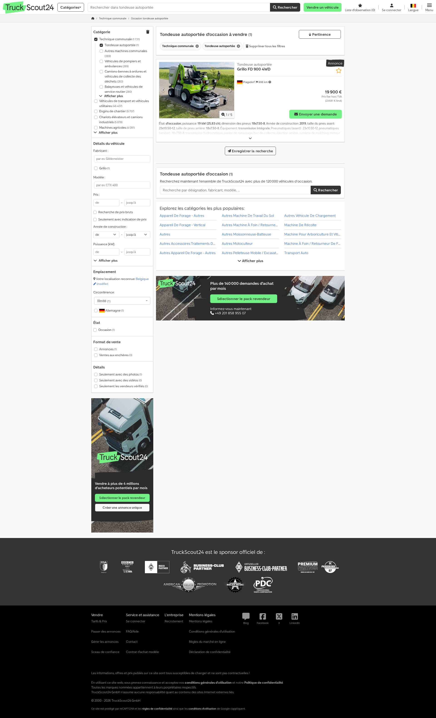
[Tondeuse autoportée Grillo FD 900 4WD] (196, 90)
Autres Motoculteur (237, 243)
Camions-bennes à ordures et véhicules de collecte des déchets (125, 76)
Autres (165, 234)
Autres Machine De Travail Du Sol (248, 215)
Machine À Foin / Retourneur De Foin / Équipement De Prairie (333, 243)
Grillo (104, 168)
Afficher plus (252, 260)
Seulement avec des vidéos (120, 380)
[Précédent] (163, 90)
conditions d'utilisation (202, 708)
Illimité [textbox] (104, 300)
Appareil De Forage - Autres (182, 215)
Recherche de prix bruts (115, 212)
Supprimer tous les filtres (266, 46)
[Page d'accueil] (92, 18)
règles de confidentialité (157, 708)
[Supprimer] (196, 46)
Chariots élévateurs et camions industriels (121, 119)
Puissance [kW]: (104, 244)
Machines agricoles (117, 127)
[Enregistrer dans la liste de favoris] (339, 71)
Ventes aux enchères (115, 355)
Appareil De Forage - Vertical (182, 225)
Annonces (108, 349)
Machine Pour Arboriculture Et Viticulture (316, 234)
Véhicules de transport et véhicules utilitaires (124, 103)
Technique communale (119, 39)
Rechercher (287, 7)
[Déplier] (250, 138)
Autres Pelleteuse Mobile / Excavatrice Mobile (258, 252)
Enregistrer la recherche (252, 151)
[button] (429, 7)
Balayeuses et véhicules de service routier (124, 89)
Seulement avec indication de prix (122, 219)
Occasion (106, 330)
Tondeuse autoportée (122, 45)
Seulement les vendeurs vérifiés (123, 386)
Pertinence (321, 34)
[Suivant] (230, 90)
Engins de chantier (116, 111)
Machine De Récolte (300, 225)
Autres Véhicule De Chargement (310, 215)
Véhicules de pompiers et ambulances (123, 63)
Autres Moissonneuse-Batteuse (246, 234)
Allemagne (114, 310)
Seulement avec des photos (120, 374)
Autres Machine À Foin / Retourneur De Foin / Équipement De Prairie (276, 225)
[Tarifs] (122, 457)
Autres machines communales (126, 53)
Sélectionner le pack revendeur (122, 497)
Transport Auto (296, 252)
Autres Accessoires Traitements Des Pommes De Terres (204, 243)
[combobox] (122, 301)
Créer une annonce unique (122, 507)
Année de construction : (110, 227)
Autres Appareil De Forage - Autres (188, 252)
